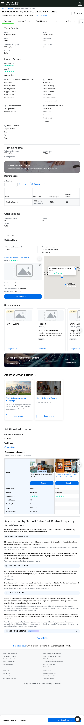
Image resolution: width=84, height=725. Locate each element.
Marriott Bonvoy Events (47, 398)
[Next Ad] (39, 258)
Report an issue (19, 646)
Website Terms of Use (49, 676)
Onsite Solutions (8, 664)
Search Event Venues (9, 656)
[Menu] (2, 3)
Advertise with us (48, 678)
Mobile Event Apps (48, 659)
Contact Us (6, 673)
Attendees (8, 181)
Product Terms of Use (49, 673)
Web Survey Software (49, 664)
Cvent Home (6, 670)
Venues (10, 8)
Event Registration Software (52, 656)
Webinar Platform (48, 667)
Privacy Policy (47, 670)
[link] (19, 315)
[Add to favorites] (39, 265)
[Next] (82, 22)
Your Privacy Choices (9, 678)
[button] (15, 183)
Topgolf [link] (42, 324)
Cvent (3, 8)
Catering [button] (73, 339)
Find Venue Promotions (10, 659)
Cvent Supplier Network (10, 653)
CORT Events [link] (13, 324)
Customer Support (8, 676)
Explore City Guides (9, 661)
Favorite (79, 13)
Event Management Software (52, 653)
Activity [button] (41, 339)
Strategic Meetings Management (53, 661)
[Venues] (80, 3)
